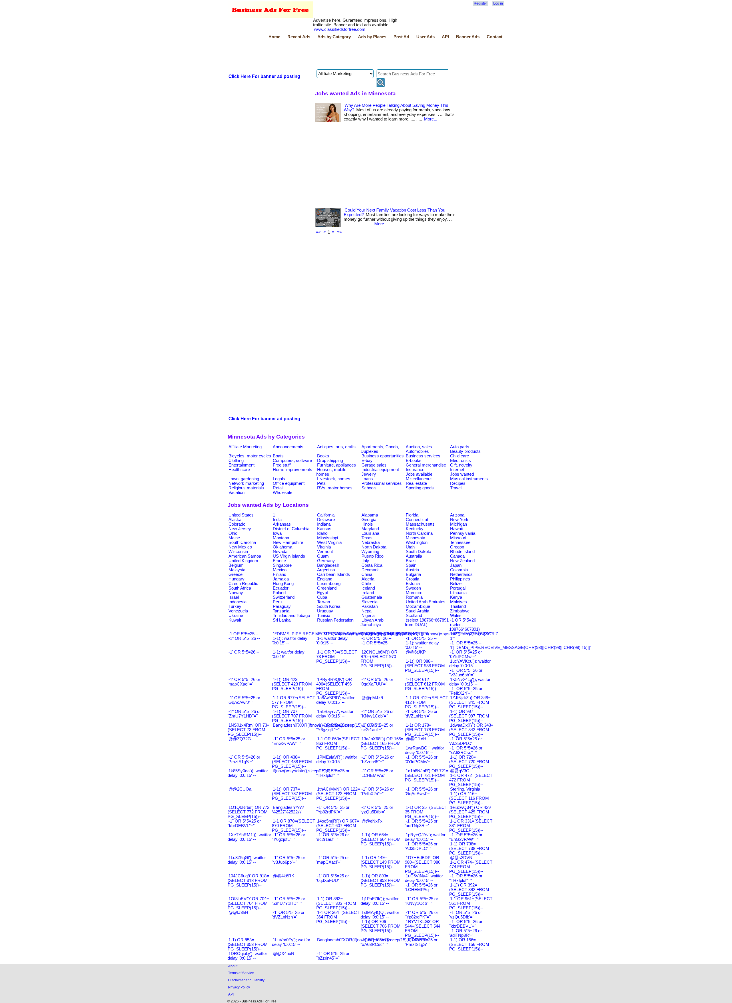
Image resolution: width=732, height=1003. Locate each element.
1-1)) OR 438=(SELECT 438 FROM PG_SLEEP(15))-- (292, 762)
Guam (323, 556)
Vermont (325, 551)
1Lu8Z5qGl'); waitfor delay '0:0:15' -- (247, 860)
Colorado (236, 524)
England (324, 579)
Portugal (458, 588)
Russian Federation (335, 620)
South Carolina (242, 542)
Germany (326, 560)
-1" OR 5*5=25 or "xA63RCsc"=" (377, 942)
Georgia (368, 519)
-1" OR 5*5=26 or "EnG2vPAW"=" (465, 837)
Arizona (457, 515)
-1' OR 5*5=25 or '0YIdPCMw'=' (465, 654)
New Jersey (239, 528)
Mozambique (418, 606)
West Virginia (329, 542)
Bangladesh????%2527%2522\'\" (288, 809)
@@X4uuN (283, 953)
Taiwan (323, 602)
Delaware (326, 519)
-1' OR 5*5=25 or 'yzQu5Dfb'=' (377, 809)
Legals (279, 479)
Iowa (277, 533)
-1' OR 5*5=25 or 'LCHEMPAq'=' (377, 773)
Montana (281, 538)
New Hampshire (288, 542)
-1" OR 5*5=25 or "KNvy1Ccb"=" (421, 901)
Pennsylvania (462, 533)
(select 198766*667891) (464, 627)
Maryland (370, 528)
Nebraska (370, 542)
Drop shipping (330, 460)
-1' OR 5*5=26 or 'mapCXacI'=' (244, 681)
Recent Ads (298, 37)
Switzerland (284, 597)
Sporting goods (420, 488)
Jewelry (368, 474)
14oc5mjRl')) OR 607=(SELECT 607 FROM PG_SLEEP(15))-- (337, 826)
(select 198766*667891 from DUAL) (427, 622)
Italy (365, 560)
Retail (278, 488)
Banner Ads (468, 37)
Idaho (322, 533)
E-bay (367, 460)
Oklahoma (282, 547)
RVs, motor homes (335, 488)
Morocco (414, 592)
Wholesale (282, 492)
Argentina (326, 570)
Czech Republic (243, 583)
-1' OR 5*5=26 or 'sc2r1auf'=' (332, 837)
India (277, 519)
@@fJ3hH (238, 912)
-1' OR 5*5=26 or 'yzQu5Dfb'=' (465, 914)
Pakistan (369, 606)
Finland (279, 574)
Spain (411, 565)
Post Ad (401, 37)
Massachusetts (420, 524)
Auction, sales (419, 447)
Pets (321, 483)
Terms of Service (241, 973)
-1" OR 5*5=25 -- (466, 643)
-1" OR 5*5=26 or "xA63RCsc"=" (465, 750)
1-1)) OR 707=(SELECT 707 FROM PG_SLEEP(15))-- (292, 716)
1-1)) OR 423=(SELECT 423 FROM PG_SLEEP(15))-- (292, 684)
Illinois (367, 524)
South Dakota (418, 551)
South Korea (328, 606)
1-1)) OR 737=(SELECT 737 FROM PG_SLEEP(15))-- (292, 794)
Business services (423, 456)
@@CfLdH (416, 739)
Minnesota (415, 538)
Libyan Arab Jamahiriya (372, 622)
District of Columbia (291, 528)
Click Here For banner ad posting (264, 76)
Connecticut (417, 519)
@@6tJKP (416, 652)
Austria (412, 570)
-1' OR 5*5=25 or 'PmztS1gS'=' (421, 942)
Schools (369, 488)
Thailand (458, 606)
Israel (233, 597)
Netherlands (461, 574)
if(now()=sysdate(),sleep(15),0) (302, 771)
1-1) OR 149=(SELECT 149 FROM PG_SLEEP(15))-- (381, 862)
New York (459, 519)
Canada (457, 556)
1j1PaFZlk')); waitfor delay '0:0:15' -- (380, 901)
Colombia (459, 570)
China (366, 574)
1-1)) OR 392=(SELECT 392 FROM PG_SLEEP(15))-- (469, 890)
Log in (498, 3)
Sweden (413, 588)
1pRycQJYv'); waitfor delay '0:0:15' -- (425, 837)
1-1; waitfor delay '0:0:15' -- (288, 654)
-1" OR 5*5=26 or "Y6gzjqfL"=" (288, 837)
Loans (367, 479)
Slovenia (369, 602)
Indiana (324, 524)
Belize (456, 583)
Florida (412, 515)
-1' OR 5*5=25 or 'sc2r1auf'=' (377, 727)
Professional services (381, 483)
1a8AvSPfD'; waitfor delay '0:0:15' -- (335, 700)
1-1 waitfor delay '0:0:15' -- (332, 640)
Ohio (232, 533)
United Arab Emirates (425, 602)
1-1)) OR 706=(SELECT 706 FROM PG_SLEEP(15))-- (381, 926)
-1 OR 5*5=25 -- (243, 634)
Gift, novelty (461, 465)
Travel (456, 488)
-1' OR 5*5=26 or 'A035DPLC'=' (421, 846)
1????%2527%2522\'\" (471, 634)
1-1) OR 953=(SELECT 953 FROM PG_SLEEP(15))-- (248, 944)
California (326, 515)
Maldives (458, 602)
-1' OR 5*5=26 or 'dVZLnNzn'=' (421, 713)
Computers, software (292, 460)
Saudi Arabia (417, 611)
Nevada (280, 551)
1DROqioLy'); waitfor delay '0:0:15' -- (247, 955)
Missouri (458, 538)
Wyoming (370, 551)
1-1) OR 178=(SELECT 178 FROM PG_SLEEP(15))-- (425, 730)
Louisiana (370, 533)
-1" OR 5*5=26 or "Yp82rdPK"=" (421, 914)
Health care (239, 469)
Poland (279, 592)
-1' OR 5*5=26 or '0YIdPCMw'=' (421, 759)
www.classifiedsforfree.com (339, 29)
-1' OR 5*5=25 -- (421, 638)
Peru (277, 602)
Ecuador (281, 588)
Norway (235, 592)
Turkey (234, 606)
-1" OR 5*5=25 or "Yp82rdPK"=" (332, 809)
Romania (414, 597)
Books (323, 456)
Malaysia (236, 570)
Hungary (236, 579)
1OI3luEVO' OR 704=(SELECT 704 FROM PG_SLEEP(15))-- (248, 903)
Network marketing (246, 483)
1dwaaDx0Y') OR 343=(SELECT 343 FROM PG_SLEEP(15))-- (471, 730)
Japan (456, 565)
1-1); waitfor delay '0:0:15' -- (422, 645)
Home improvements (292, 469)
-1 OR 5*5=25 (374, 643)
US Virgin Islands (289, 556)
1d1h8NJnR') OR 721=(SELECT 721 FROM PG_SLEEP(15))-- (427, 775)
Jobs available (419, 474)
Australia (414, 556)
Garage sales (374, 465)
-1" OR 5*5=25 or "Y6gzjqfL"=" (332, 727)
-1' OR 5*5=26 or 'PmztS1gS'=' (244, 759)
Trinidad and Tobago (291, 615)
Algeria (367, 579)
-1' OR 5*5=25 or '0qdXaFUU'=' (332, 878)
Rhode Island (462, 551)
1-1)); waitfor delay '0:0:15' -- (289, 640)
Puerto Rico (372, 556)
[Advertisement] (332, 55)
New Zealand (462, 560)
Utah (410, 547)
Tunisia (323, 615)
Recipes (458, 483)
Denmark (370, 570)
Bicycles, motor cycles (249, 456)
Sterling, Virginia (465, 789)
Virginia (324, 547)
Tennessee (460, 542)
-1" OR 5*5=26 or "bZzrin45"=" (377, 759)
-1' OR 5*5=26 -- (243, 652)
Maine (234, 538)
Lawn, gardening (243, 479)
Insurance (415, 469)
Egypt (322, 592)
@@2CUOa (239, 789)
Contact (494, 37)
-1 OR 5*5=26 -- (376, 638)
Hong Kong (283, 583)
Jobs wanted (462, 474)
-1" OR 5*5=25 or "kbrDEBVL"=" (244, 823)
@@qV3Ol (460, 771)
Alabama (369, 515)
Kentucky (414, 528)
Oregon (457, 547)
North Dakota (373, 547)
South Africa (239, 588)
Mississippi (327, 538)
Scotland (414, 615)
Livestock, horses (333, 479)
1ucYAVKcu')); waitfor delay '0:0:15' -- (470, 663)
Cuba (322, 597)
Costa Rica (371, 565)
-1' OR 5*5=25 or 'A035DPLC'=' (465, 741)
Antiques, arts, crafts (336, 447)
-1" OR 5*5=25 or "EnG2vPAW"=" (288, 741)
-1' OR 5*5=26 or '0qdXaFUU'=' (377, 681)
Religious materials (246, 488)
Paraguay (282, 606)
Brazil (411, 560)
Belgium (236, 565)
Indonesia (237, 602)
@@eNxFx (372, 821)
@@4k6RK (283, 876)
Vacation (236, 492)
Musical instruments (469, 479)
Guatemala (371, 597)
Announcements (288, 447)
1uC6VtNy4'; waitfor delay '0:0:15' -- (424, 878)
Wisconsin (238, 551)
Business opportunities (382, 456)
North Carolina (419, 533)
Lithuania (458, 592)
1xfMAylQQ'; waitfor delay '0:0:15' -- (380, 914)
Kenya (456, 597)
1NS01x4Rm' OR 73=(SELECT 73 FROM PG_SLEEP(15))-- (249, 730)
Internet (457, 469)
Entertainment (241, 465)
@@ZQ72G (239, 739)
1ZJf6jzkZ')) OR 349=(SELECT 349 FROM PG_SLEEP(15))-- (470, 702)
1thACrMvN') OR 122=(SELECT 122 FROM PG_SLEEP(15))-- (338, 794)
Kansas (324, 528)
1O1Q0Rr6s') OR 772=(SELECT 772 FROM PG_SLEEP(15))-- (250, 812)
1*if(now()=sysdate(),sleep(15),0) (392, 634)
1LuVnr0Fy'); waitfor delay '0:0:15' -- (291, 942)
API (445, 37)
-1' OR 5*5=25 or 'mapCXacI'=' (332, 860)
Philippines (460, 579)
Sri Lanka (282, 620)
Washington (416, 542)
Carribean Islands (333, 574)
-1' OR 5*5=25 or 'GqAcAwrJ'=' (244, 700)
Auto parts (459, 447)
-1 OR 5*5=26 (463, 620)
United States (241, 515)
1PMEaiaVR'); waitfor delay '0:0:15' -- (336, 759)
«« (318, 232)
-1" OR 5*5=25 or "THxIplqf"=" (332, 773)
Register (480, 3)
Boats (278, 456)
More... (430, 119)
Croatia (412, 579)
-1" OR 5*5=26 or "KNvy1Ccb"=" (377, 713)
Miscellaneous (419, 479)
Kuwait (234, 620)
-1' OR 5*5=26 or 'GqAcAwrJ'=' (421, 791)
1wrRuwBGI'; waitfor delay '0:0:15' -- (424, 750)
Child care (459, 456)
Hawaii (456, 528)
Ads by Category (334, 37)
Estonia (413, 583)
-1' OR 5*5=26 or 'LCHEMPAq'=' (421, 887)
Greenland (327, 588)
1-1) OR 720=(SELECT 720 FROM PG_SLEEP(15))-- (469, 762)
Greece (235, 574)
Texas (367, 538)
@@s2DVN (461, 857)
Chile (366, 583)
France (279, 560)
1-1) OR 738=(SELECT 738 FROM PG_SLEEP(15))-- (469, 848)
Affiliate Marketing (245, 447)
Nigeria (368, 615)
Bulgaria (413, 574)
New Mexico (240, 547)
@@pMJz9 (372, 698)
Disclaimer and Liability (246, 980)
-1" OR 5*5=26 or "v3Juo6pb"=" (465, 672)
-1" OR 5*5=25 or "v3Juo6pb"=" (288, 860)
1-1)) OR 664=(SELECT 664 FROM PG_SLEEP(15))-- (381, 839)
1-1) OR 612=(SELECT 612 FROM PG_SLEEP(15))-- (425, 684)
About (232, 966)
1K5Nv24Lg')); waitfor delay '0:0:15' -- (469, 681)
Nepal (366, 611)
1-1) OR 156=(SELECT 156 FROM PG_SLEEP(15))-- (469, 944)
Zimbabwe (460, 611)
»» (339, 232)
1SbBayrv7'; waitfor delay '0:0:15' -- (334, 713)
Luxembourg (329, 583)
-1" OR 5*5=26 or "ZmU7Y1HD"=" (244, 713)
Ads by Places (372, 37)
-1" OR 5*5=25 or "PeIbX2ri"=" (465, 691)
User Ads (425, 37)
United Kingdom (243, 560)
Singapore (282, 565)
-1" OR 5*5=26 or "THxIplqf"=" (465, 878)
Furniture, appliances (336, 465)
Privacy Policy (239, 987)
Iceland (368, 588)
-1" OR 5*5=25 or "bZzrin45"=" (332, 955)
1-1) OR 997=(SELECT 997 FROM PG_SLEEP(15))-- (469, 716)
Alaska (234, 519)
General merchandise (426, 465)
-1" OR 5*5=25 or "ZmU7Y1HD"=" (288, 901)
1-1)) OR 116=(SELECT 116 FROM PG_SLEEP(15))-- (469, 798)
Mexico (280, 570)
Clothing (236, 460)
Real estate (416, 483)
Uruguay (325, 611)
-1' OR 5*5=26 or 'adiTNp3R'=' (465, 933)
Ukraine (235, 615)
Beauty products (465, 451)
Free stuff (282, 465)
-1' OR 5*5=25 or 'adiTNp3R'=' (421, 823)
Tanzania (281, 611)
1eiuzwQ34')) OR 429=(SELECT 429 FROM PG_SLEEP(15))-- (471, 812)
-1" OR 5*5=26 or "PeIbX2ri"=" (377, 791)
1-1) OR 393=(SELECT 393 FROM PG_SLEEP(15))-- (336, 903)
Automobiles (417, 451)
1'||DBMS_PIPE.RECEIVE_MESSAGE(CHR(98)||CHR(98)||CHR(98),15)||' (520, 647)
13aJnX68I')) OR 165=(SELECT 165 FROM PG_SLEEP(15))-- (382, 743)
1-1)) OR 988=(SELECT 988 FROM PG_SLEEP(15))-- (425, 666)
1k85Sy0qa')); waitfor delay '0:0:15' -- (248, 773)
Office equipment (289, 483)
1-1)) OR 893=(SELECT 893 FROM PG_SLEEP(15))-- (381, 880)
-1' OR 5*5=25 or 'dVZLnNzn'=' (288, 914)
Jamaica (281, 579)
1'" (452, 638)
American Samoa (244, 556)
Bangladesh (328, 565)
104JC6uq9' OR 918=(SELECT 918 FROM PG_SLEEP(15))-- (248, 880)
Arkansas (282, 524)
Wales (456, 615)
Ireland (367, 592)
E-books (413, 460)
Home (274, 37)
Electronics (460, 460)
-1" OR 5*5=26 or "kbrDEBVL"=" (465, 923)
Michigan (458, 524)
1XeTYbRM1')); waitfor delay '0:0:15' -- (249, 837)
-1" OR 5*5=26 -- (244, 638)
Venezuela (238, 611)
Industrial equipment (380, 469)
